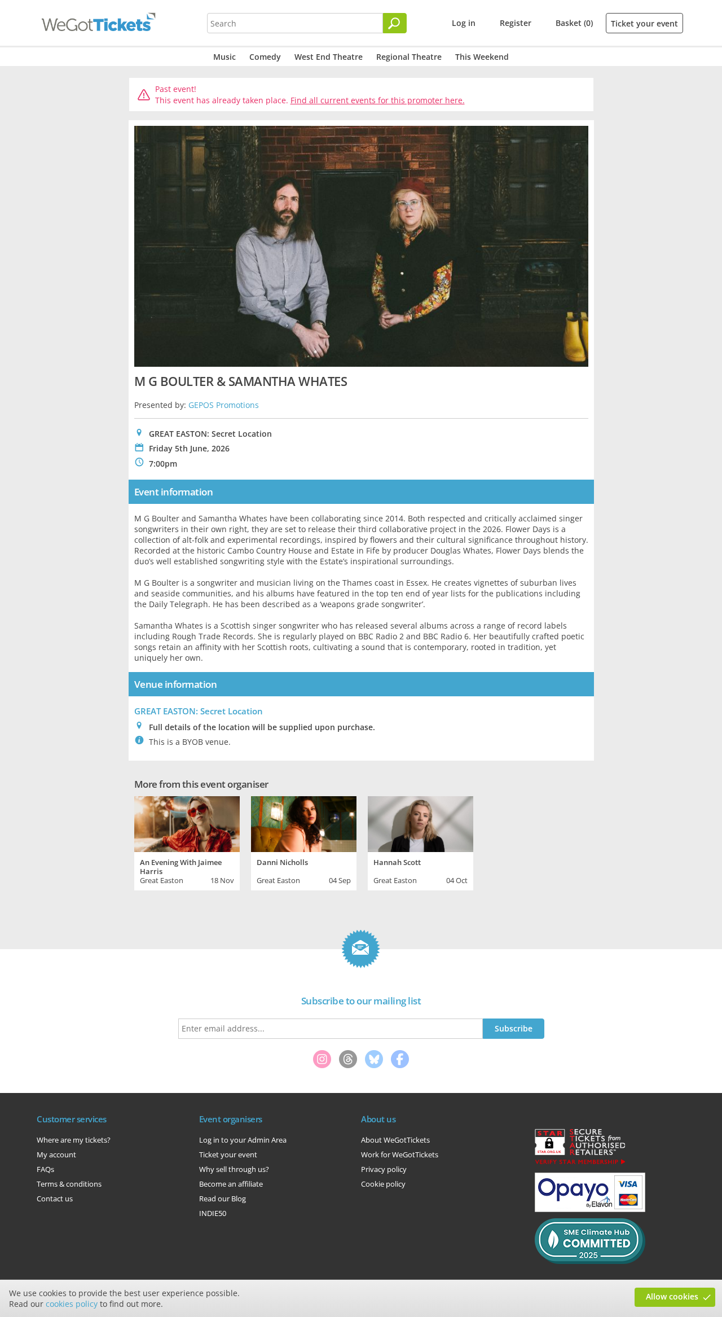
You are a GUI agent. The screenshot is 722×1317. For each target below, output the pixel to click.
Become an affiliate (231, 1184)
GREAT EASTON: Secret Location (198, 711)
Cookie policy (383, 1184)
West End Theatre (328, 56)
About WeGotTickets (395, 1140)
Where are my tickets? (74, 1140)
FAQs (45, 1169)
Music (224, 56)
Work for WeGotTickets (399, 1154)
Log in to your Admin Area (243, 1140)
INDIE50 (212, 1213)
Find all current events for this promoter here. (377, 100)
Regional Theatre (409, 56)
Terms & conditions (69, 1184)
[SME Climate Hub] (590, 1261)
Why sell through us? (234, 1169)
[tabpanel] (187, 841)
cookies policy (72, 1303)
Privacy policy (384, 1169)
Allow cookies (672, 1296)
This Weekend (482, 56)
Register (515, 22)
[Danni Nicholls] (303, 822)
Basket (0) (574, 22)
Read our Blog (222, 1198)
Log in (464, 22)
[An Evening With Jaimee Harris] (187, 822)
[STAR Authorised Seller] (580, 1163)
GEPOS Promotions (223, 405)
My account (56, 1154)
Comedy (265, 56)
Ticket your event (644, 23)
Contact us (55, 1198)
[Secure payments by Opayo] (590, 1209)
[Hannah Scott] (420, 822)
